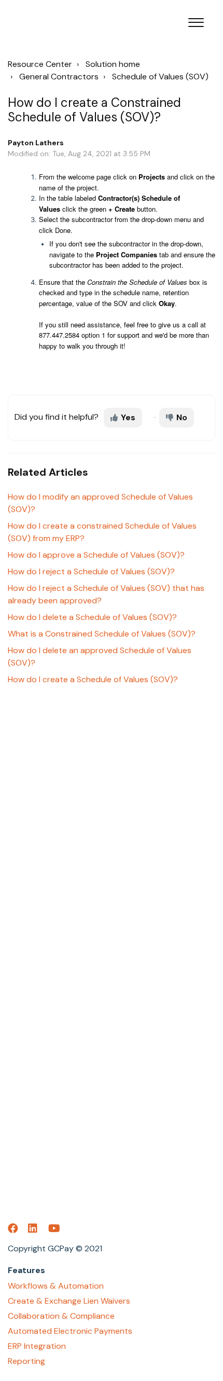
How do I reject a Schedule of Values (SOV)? (91, 571)
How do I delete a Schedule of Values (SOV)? (92, 617)
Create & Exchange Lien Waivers (69, 1300)
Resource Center (40, 64)
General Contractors (59, 76)
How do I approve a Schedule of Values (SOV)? (96, 554)
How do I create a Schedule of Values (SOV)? (93, 679)
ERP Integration (37, 1346)
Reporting (26, 1361)
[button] (195, 20)
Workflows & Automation (56, 1285)
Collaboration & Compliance (61, 1315)
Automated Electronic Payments (70, 1330)
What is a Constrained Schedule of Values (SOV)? (102, 633)
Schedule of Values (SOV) (160, 76)
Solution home (113, 64)
